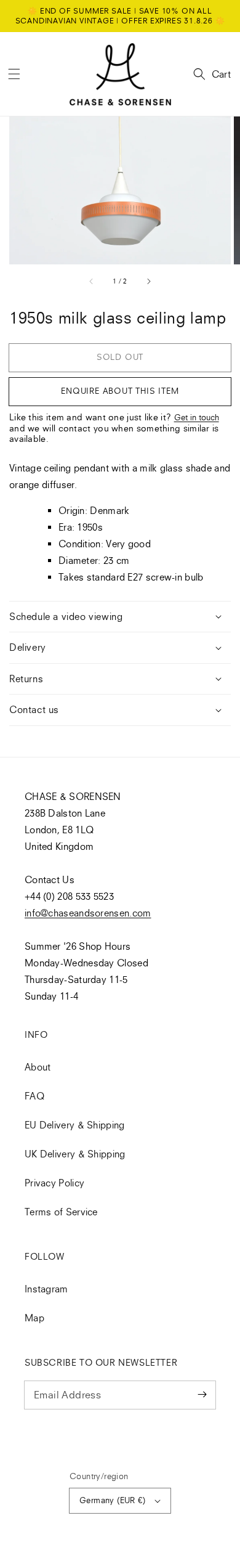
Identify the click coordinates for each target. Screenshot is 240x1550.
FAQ (34, 1095)
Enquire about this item (119, 391)
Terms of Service (61, 1211)
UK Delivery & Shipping (75, 1153)
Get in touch (196, 417)
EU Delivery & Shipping (75, 1124)
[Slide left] (91, 281)
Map (34, 1317)
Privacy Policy (54, 1182)
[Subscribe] (201, 1394)
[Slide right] (148, 281)
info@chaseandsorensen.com (88, 912)
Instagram (46, 1288)
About (38, 1066)
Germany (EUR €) (112, 1500)
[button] (14, 74)
